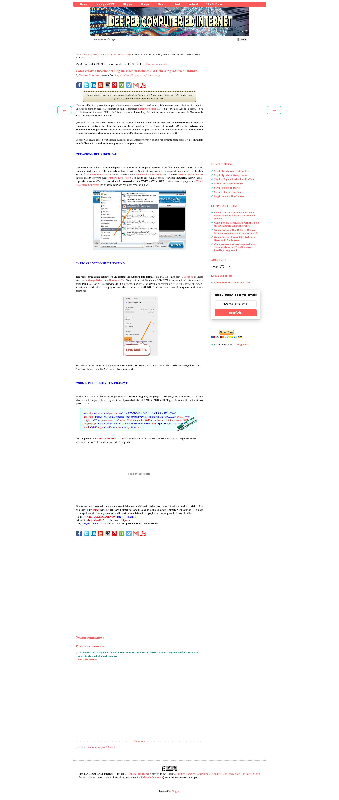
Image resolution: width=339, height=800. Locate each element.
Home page (139, 741)
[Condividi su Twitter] (86, 85)
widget (158, 75)
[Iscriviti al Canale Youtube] (100, 85)
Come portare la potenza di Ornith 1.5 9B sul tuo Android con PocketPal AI (236, 224)
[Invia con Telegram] (129, 85)
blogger (119, 75)
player (138, 75)
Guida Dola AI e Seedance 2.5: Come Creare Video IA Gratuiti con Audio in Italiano (235, 215)
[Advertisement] (139, 579)
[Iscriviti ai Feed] (121, 85)
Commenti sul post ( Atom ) (101, 747)
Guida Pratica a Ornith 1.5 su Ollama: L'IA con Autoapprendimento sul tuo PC (236, 231)
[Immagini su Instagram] (107, 85)
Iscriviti (236, 313)
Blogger (175, 791)
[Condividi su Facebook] (79, 85)
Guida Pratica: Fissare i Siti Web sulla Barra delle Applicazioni (234, 238)
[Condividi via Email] (136, 85)
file (132, 75)
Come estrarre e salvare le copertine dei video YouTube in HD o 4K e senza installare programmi (235, 247)
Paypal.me (242, 344)
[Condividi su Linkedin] (93, 85)
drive (127, 75)
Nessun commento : (158, 64)
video (151, 75)
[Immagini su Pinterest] (114, 85)
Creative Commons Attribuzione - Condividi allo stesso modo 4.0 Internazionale (218, 773)
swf (145, 75)
